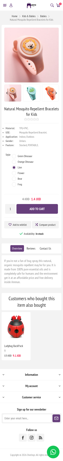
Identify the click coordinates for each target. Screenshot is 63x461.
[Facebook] (23, 438)
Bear (20, 178)
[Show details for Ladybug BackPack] (16, 326)
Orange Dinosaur (25, 161)
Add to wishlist (20, 224)
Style (8, 154)
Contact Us (45, 248)
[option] (12, 93)
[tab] (17, 248)
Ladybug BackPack (13, 346)
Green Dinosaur (25, 156)
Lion (20, 167)
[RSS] (40, 438)
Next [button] (56, 93)
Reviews (31, 248)
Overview (17, 248)
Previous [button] (6, 93)
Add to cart (37, 209)
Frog (20, 184)
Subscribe (56, 418)
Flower (21, 173)
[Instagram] (32, 438)
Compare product (47, 224)
